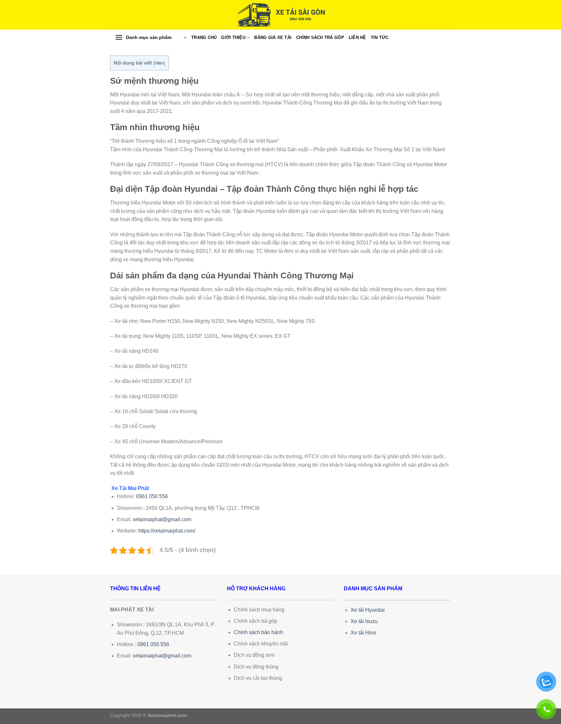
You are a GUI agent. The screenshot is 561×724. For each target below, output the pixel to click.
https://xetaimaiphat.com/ (166, 531)
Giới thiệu (233, 37)
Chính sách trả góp (320, 37)
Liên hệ (357, 37)
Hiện (159, 63)
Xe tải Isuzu (364, 621)
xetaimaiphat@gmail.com (162, 519)
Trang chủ (204, 37)
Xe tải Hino (363, 632)
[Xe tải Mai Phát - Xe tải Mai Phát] (280, 15)
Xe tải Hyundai (368, 610)
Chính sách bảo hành (258, 632)
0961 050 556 (152, 496)
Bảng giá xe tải (273, 37)
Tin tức (380, 37)
